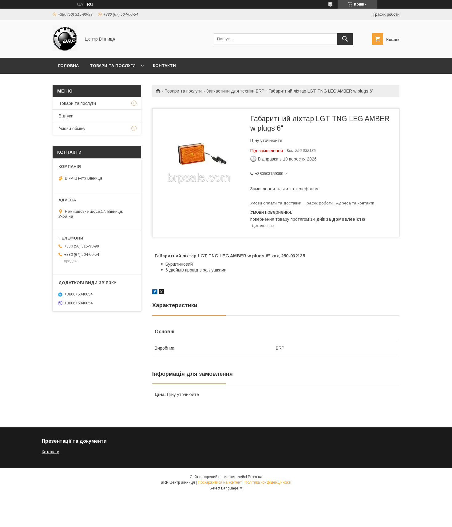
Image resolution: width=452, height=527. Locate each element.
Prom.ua (255, 477)
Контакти (164, 65)
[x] (161, 292)
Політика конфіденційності (267, 482)
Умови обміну (72, 128)
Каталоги (50, 452)
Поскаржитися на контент (220, 482)
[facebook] (154, 292)
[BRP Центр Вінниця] (65, 49)
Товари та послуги (113, 65)
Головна (68, 65)
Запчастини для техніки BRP (235, 91)
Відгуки (66, 115)
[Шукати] (345, 39)
